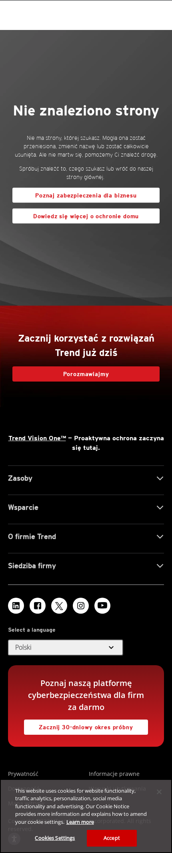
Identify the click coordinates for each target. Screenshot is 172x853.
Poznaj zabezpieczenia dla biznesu (86, 195)
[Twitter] (59, 606)
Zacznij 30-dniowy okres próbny (78, 725)
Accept (112, 837)
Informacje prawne (114, 773)
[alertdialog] (86, 816)
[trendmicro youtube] (102, 606)
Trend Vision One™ (37, 438)
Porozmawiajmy (86, 374)
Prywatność (23, 773)
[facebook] (38, 606)
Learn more (80, 821)
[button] (65, 648)
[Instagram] (81, 606)
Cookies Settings (55, 837)
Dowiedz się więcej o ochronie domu (75, 214)
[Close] (159, 792)
